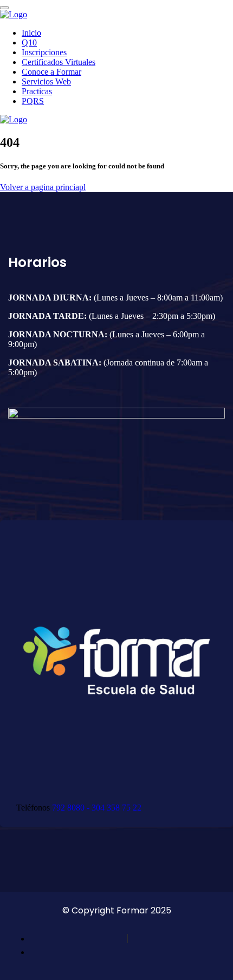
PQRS (33, 101)
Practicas (37, 91)
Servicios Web (46, 81)
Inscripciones (44, 52)
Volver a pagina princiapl (43, 187)
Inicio (31, 32)
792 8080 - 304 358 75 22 (96, 807)
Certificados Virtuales (58, 62)
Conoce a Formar (51, 71)
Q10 (29, 42)
